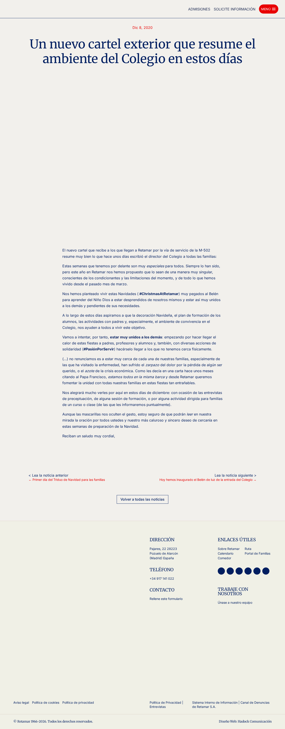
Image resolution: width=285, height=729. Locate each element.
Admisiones (199, 9)
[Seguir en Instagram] (221, 571)
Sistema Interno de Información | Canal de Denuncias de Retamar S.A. (230, 705)
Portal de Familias (257, 553)
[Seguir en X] (239, 571)
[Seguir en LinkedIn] (257, 571)
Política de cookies (45, 702)
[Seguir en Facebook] (248, 571)
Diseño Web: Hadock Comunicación (245, 721)
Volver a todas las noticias (142, 499)
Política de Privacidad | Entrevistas (166, 705)
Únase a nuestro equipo (235, 602)
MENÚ (268, 9)
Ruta (248, 549)
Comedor (224, 558)
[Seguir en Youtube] (230, 571)
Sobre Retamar (229, 549)
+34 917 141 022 (162, 578)
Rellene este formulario (166, 599)
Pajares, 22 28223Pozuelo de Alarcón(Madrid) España (164, 553)
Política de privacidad (78, 702)
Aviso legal (21, 702)
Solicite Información (234, 9)
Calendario (225, 553)
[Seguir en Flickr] (265, 571)
